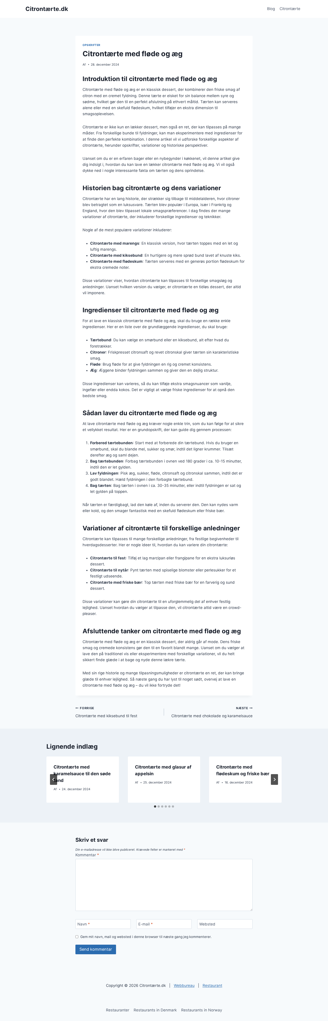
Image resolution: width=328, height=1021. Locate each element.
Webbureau (184, 985)
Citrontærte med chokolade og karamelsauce (212, 712)
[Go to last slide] (53, 779)
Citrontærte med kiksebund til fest (106, 712)
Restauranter (117, 1010)
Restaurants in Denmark (155, 1010)
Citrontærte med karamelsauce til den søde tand (82, 773)
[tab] (155, 806)
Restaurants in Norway (201, 1010)
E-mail (145, 924)
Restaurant (212, 985)
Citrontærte (290, 8)
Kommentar (87, 855)
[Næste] (274, 779)
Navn (83, 924)
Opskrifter (91, 45)
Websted (207, 924)
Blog (271, 8)
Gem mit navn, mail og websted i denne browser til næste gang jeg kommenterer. (146, 937)
